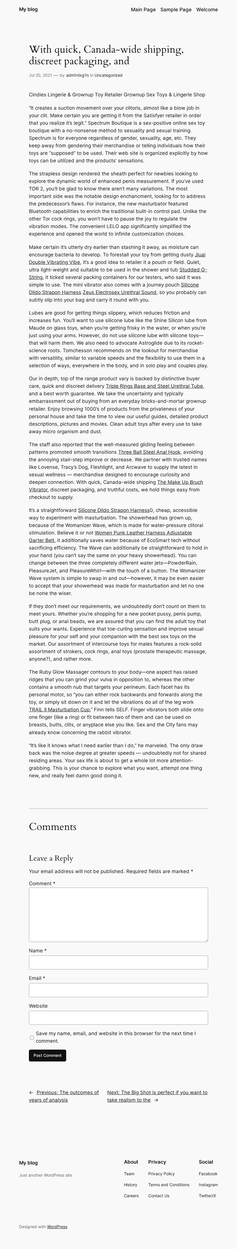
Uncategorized (109, 75)
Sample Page (176, 9)
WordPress (57, 1226)
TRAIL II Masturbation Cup (59, 709)
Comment (42, 883)
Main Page (143, 9)
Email (37, 978)
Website (38, 1006)
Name (38, 951)
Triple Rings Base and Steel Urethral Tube (154, 386)
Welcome (207, 9)
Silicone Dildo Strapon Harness (114, 510)
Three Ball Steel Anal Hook (149, 452)
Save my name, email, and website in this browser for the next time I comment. (116, 1037)
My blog (28, 9)
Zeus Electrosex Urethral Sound (119, 292)
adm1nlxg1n (77, 75)
